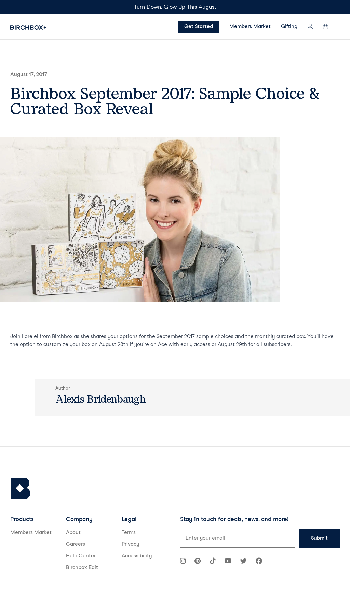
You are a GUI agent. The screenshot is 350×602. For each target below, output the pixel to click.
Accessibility (137, 556)
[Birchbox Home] (28, 27)
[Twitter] (243, 562)
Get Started (198, 26)
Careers (75, 544)
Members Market (250, 26)
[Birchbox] (20, 488)
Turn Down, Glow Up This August (175, 6)
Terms (129, 532)
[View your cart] (329, 26)
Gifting (289, 26)
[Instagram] (183, 562)
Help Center (81, 556)
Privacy (130, 544)
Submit (319, 538)
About (73, 532)
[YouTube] (227, 562)
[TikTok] (212, 562)
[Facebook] (259, 562)
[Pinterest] (197, 562)
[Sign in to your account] (310, 26)
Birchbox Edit (82, 567)
